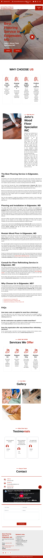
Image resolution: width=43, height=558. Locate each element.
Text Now (18, 50)
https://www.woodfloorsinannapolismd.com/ (10, 549)
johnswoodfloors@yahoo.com (8, 545)
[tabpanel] (10, 447)
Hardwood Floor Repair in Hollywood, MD (12, 300)
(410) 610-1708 (8, 543)
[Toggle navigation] (13, 7)
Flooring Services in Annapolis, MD (11, 299)
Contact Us (39, 8)
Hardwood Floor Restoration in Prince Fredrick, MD (14, 301)
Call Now (8, 50)
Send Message (22, 523)
